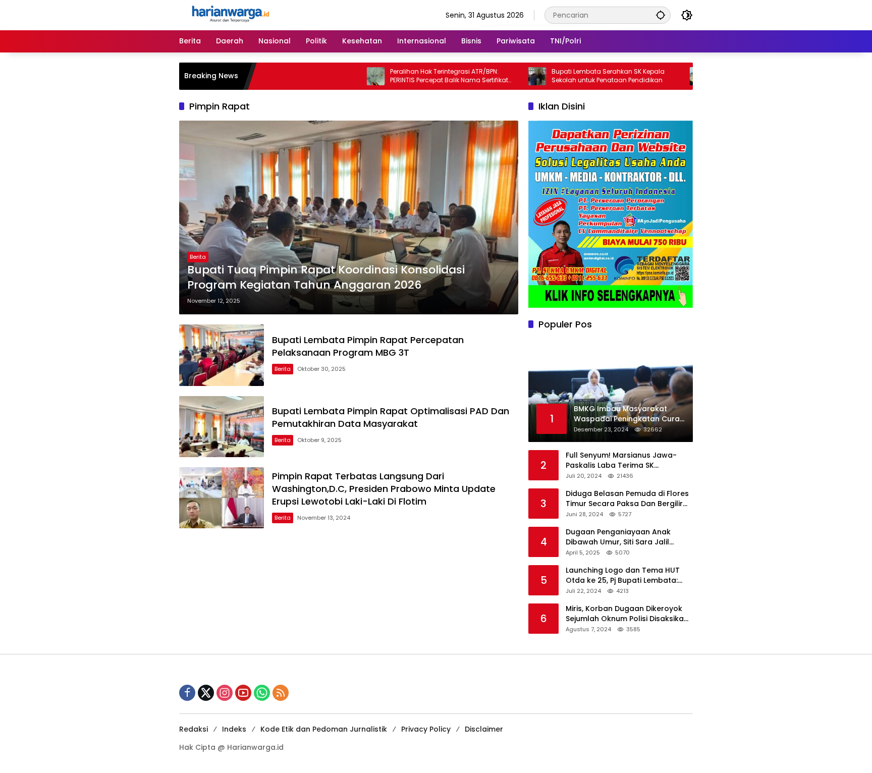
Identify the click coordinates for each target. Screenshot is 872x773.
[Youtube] (243, 693)
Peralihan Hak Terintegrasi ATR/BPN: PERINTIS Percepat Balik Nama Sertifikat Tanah (416, 76)
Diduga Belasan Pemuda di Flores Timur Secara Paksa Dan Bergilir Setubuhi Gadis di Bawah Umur (627, 499)
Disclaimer (484, 729)
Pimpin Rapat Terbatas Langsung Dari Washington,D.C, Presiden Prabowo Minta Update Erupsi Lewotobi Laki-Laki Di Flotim (384, 489)
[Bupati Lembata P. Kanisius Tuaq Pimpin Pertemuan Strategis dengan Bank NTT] (666, 76)
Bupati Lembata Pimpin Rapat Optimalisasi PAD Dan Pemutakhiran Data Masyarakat (390, 417)
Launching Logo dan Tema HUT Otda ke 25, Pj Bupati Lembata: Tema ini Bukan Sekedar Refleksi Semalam (625, 575)
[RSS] (280, 693)
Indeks (234, 729)
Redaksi (193, 729)
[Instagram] (224, 693)
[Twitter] (206, 693)
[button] (660, 15)
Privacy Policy (426, 729)
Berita (198, 257)
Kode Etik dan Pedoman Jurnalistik (323, 729)
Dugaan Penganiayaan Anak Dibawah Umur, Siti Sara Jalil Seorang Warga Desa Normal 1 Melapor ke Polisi (622, 537)
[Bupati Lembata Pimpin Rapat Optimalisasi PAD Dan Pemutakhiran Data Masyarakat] (221, 426)
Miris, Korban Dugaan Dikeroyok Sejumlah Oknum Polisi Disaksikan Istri (627, 614)
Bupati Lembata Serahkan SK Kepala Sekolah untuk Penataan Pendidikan (575, 76)
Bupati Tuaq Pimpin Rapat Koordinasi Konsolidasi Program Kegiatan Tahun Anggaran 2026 (326, 277)
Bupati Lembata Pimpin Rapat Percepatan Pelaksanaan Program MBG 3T (368, 346)
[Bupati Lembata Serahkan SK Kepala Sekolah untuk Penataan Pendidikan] (505, 76)
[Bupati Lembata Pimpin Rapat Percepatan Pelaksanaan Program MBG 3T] (221, 354)
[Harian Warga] (229, 15)
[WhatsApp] (262, 693)
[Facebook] (187, 693)
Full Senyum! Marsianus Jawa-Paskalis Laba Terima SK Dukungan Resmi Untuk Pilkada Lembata (622, 460)
